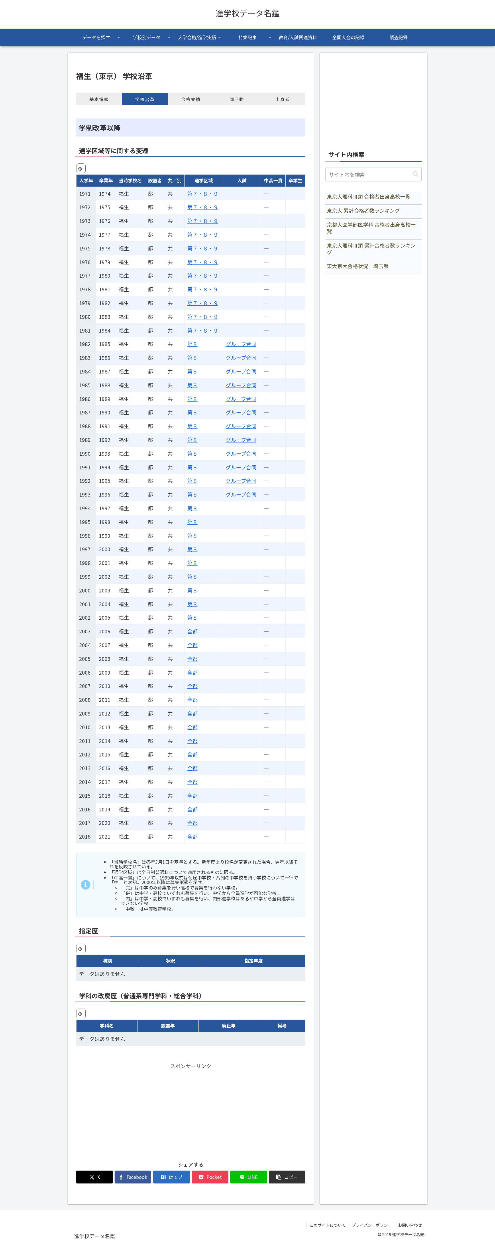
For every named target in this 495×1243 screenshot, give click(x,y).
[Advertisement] (190, 1110)
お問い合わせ (410, 1225)
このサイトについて (328, 1225)
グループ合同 (241, 343)
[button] (287, 1177)
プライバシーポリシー (372, 1225)
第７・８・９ (202, 193)
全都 (192, 631)
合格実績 (191, 99)
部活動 (236, 99)
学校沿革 (145, 99)
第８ (192, 343)
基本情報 (99, 99)
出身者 (282, 99)
